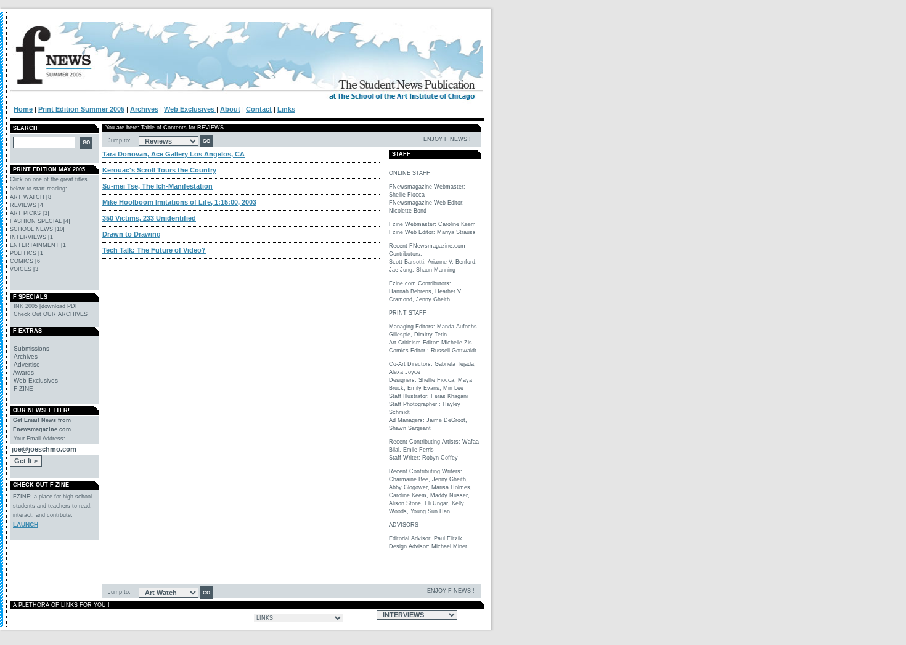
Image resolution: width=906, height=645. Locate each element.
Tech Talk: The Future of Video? (154, 250)
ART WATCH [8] (31, 197)
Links (286, 109)
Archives (144, 109)
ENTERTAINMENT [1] (39, 245)
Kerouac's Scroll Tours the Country (159, 170)
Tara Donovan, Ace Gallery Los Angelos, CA (173, 154)
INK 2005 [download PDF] (45, 306)
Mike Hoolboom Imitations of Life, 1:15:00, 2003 (179, 202)
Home (23, 109)
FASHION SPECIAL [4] (40, 221)
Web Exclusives (190, 109)
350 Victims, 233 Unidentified (149, 218)
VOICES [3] (25, 269)
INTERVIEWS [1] (32, 237)
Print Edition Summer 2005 (81, 109)
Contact (259, 109)
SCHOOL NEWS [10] (37, 229)
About (230, 109)
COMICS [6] (26, 261)
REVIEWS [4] (27, 205)
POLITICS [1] (27, 253)
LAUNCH (25, 524)
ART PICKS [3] (29, 213)
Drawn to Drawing (131, 234)
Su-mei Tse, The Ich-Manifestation (157, 186)
